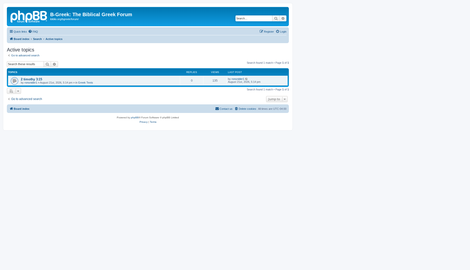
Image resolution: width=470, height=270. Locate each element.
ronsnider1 (30, 82)
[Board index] (29, 16)
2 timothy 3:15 (31, 79)
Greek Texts (85, 82)
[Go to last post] (246, 78)
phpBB (135, 117)
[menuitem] (33, 32)
